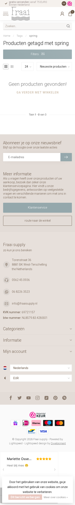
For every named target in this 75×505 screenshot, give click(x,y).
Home (6, 35)
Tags (20, 35)
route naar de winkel (38, 220)
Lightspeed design (36, 443)
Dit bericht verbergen (25, 497)
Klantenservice (37, 207)
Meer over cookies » (56, 497)
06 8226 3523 (21, 291)
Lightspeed (15, 443)
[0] (70, 14)
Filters (35, 54)
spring (33, 35)
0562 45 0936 (21, 280)
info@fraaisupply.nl (24, 303)
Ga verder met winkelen (37, 92)
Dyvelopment (58, 443)
